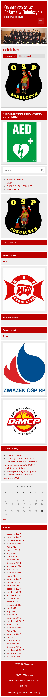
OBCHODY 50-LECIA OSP (19, 186)
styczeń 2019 (13, 556)
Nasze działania (15, 179)
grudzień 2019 (14, 537)
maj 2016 (11, 630)
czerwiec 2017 (14, 605)
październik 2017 (15, 592)
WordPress (24, 692)
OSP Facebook (10, 242)
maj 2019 (11, 546)
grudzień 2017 (14, 585)
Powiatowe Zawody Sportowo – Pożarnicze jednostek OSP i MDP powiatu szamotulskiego (21, 464)
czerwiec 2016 (14, 627)
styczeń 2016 (13, 640)
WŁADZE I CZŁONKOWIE (24, 675)
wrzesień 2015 (14, 653)
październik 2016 (15, 621)
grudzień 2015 (14, 643)
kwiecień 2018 (14, 579)
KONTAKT (24, 686)
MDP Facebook (10, 317)
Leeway (36, 692)
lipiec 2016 (12, 624)
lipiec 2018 (12, 569)
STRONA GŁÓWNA (24, 664)
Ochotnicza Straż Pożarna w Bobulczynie (23, 9)
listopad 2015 (14, 647)
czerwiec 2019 (14, 543)
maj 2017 (11, 608)
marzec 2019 (13, 550)
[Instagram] (4, 336)
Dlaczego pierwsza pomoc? (20, 458)
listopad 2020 (14, 533)
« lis (4, 519)
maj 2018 (11, 575)
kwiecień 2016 (14, 634)
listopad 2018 (14, 563)
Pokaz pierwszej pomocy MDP (22, 471)
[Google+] (7, 261)
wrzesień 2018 (14, 566)
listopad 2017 (14, 588)
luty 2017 (11, 611)
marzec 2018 (13, 582)
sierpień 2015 (14, 656)
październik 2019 (15, 540)
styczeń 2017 (13, 614)
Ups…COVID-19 (14, 455)
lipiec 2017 (12, 601)
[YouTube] (4, 261)
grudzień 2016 (14, 617)
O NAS (24, 670)
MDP (9, 182)
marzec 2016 (13, 637)
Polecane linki (13, 189)
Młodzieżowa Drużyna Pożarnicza (24, 681)
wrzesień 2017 (14, 595)
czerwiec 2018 (14, 572)
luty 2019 (11, 553)
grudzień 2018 (14, 559)
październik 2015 (15, 650)
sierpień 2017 (14, 598)
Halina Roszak (25, 56)
